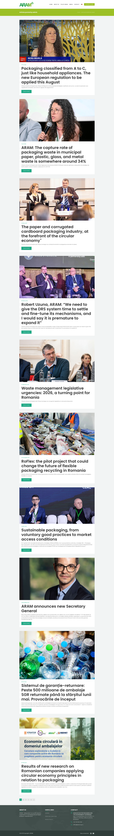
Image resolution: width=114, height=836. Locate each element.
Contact (76, 4)
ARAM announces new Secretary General (53, 608)
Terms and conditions (51, 816)
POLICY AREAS (64, 4)
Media (71, 4)
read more (26, 91)
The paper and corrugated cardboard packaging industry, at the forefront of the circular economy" (54, 234)
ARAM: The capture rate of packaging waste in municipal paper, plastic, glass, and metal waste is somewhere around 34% (53, 154)
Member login (89, 4)
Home (78, 12)
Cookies (47, 813)
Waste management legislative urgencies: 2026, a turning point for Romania (55, 393)
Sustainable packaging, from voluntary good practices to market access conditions (56, 534)
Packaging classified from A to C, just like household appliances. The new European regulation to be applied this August (55, 75)
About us (56, 4)
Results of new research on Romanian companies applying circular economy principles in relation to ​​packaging (52, 773)
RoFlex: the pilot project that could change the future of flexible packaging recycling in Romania (54, 466)
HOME (50, 4)
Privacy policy (49, 819)
